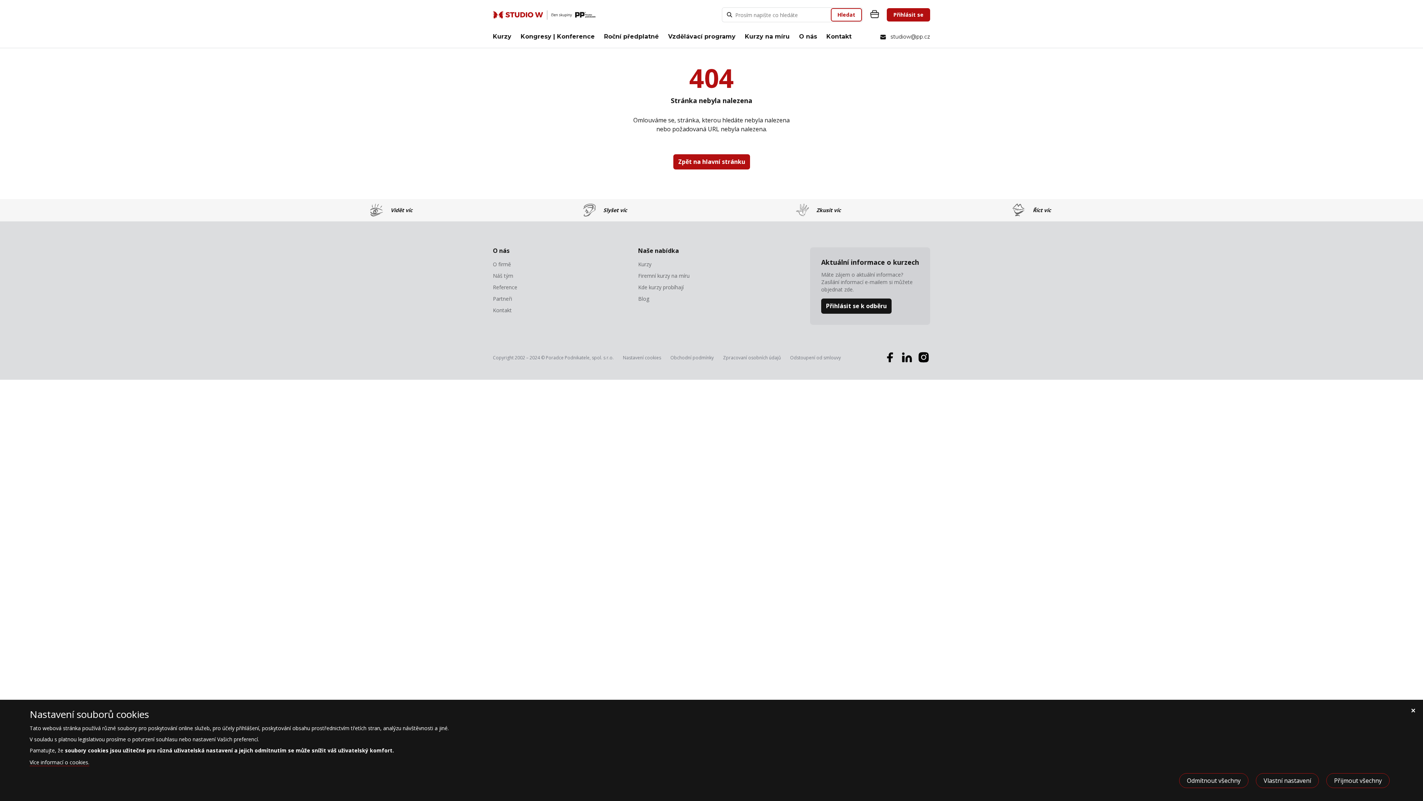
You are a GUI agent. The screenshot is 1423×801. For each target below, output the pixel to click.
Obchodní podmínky (692, 357)
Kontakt (839, 36)
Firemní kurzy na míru (664, 276)
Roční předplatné (631, 36)
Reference (505, 287)
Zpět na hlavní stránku (711, 162)
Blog (643, 299)
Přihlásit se (908, 14)
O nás (808, 36)
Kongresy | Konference (558, 36)
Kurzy (502, 36)
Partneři (502, 299)
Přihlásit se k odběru (856, 306)
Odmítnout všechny (1214, 781)
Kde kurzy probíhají (661, 287)
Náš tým (503, 276)
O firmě (502, 264)
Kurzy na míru (767, 36)
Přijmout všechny (1358, 781)
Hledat (846, 14)
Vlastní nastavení (1287, 781)
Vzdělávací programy (702, 36)
